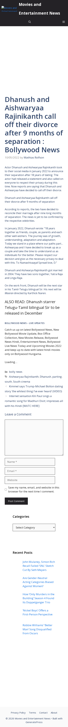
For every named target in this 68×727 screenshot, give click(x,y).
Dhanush (45, 376)
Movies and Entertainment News (39, 9)
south (8, 381)
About (54, 712)
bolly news (15, 372)
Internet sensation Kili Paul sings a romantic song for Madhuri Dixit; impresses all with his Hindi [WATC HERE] (34, 400)
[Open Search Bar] (29, 21)
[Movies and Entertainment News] (9, 8)
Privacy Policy (18, 712)
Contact (43, 712)
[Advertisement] (34, 674)
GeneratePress (34, 722)
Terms (32, 712)
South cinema (21, 381)
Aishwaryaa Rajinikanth (24, 376)
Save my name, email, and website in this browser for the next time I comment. (33, 489)
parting (57, 376)
